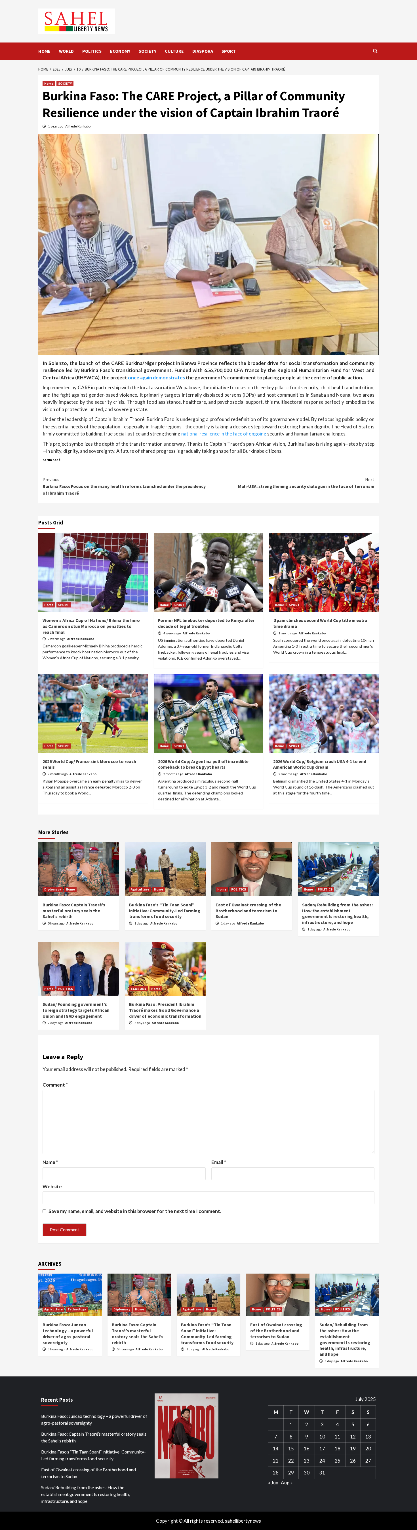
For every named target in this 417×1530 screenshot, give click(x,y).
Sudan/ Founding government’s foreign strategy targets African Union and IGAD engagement (76, 1010)
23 (306, 1461)
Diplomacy (52, 889)
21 (276, 1461)
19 (353, 1449)
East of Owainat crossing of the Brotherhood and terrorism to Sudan (248, 910)
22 (291, 1461)
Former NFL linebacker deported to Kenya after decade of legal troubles (206, 623)
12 (353, 1437)
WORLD (66, 51)
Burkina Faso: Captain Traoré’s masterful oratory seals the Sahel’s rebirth (74, 910)
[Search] (375, 51)
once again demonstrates (156, 378)
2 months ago (58, 774)
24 (322, 1461)
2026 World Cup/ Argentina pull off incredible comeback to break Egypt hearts (203, 764)
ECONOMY (120, 51)
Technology (77, 1309)
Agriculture (140, 889)
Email (218, 1162)
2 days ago (56, 1023)
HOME (44, 51)
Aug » (287, 1483)
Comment (55, 1085)
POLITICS (92, 51)
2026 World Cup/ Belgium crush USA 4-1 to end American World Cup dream (319, 764)
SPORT (229, 51)
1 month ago (288, 633)
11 (337, 1437)
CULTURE (174, 51)
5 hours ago (56, 923)
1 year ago (56, 126)
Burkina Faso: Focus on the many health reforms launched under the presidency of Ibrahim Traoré (124, 486)
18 (337, 1449)
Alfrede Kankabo (77, 126)
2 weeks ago (57, 639)
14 (276, 1449)
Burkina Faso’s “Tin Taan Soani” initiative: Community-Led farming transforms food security (164, 910)
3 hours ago (56, 1349)
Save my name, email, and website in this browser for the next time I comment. (135, 1211)
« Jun (273, 1483)
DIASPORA (202, 51)
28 (276, 1473)
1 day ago (141, 923)
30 (306, 1473)
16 (306, 1449)
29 (291, 1473)
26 (353, 1461)
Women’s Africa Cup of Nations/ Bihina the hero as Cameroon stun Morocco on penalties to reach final (91, 626)
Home (48, 83)
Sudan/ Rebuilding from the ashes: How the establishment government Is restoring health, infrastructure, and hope (337, 913)
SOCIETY (147, 51)
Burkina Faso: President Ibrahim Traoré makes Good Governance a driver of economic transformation (165, 1010)
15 (291, 1449)
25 (337, 1461)
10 (322, 1437)
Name (50, 1162)
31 (322, 1473)
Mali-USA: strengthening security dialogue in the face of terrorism (306, 483)
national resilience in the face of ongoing (223, 434)
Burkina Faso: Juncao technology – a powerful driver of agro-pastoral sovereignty (68, 1333)
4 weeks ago (172, 633)
